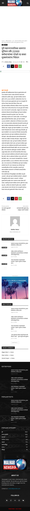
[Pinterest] (16, 66)
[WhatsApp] (20, 66)
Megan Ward (5, 352)
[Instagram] (19, 500)
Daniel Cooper (5, 358)
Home (3, 41)
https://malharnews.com (15, 231)
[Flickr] (15, 500)
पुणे (13, 41)
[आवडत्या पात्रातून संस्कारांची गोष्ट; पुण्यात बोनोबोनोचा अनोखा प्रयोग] (6, 245)
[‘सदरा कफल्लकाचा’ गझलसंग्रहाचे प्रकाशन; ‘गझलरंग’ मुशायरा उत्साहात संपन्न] (6, 262)
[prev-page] (3, 268)
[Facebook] (8, 66)
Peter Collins (5, 355)
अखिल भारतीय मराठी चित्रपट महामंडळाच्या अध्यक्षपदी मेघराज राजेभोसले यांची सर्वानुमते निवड (19, 253)
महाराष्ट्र (5, 44)
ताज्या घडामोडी (4, 247)
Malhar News (8, 62)
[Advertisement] (15, 22)
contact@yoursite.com (14, 488)
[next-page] (5, 268)
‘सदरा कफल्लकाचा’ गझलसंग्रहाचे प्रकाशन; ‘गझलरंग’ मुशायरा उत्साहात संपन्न (18, 261)
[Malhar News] (3, 62)
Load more (14, 342)
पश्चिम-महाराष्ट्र (8, 41)
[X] (12, 66)
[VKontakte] (23, 500)
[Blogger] (6, 500)
